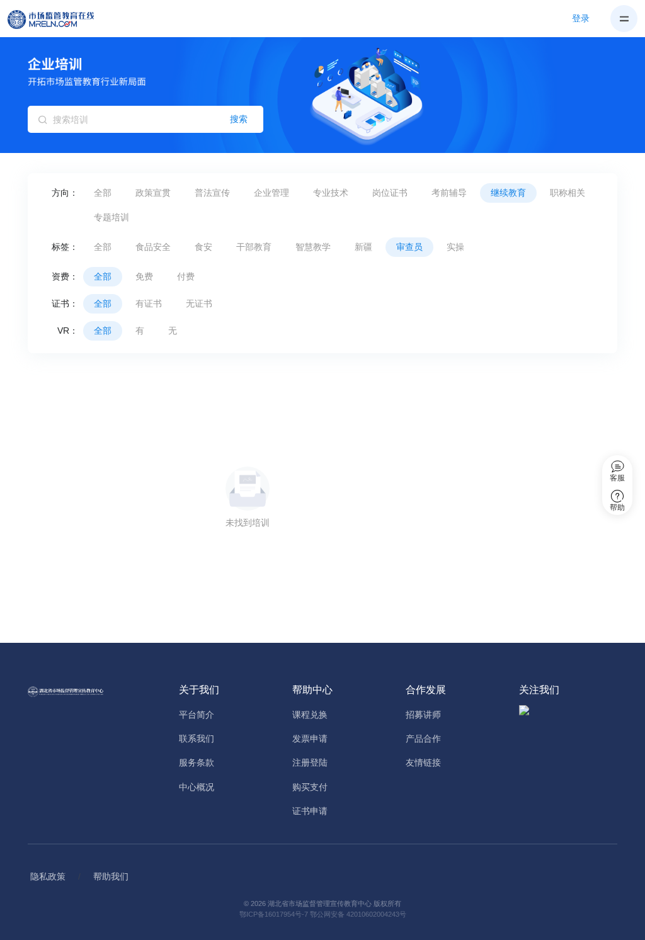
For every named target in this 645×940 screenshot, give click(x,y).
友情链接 (423, 762)
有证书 (148, 303)
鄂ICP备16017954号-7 (273, 914)
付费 (186, 276)
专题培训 (111, 217)
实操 (455, 247)
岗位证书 (390, 193)
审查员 (409, 247)
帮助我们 (110, 876)
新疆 (363, 247)
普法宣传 (212, 193)
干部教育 (253, 247)
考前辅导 (449, 193)
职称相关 (567, 193)
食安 (203, 247)
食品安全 (153, 247)
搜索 (239, 119)
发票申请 (310, 738)
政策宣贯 (153, 193)
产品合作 (423, 738)
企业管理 (271, 193)
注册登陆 (310, 762)
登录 (581, 18)
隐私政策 (48, 876)
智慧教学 (313, 247)
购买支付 (310, 787)
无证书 (199, 303)
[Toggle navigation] (623, 18)
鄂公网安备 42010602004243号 (358, 914)
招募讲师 (423, 715)
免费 (144, 276)
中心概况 (196, 787)
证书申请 (310, 811)
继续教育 (508, 193)
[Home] (58, 19)
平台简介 (196, 715)
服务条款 (196, 762)
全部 (102, 193)
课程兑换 (310, 715)
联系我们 (196, 738)
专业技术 (330, 193)
